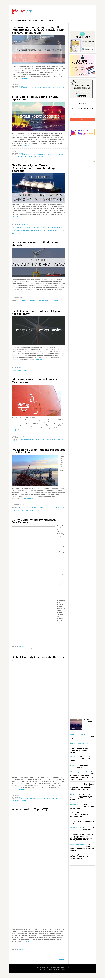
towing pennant (61, 87)
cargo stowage (32, 507)
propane (35, 230)
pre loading (37, 509)
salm (18, 156)
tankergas (55, 302)
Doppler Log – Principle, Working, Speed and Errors (82, 806)
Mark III (51, 229)
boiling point (31, 226)
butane (36, 226)
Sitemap (54, 967)
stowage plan (25, 510)
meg (41, 87)
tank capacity (32, 510)
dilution (21, 368)
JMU (32, 229)
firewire (34, 87)
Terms (43, 967)
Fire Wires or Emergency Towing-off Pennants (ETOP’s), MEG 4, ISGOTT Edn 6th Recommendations (38, 29)
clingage (28, 439)
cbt (19, 951)
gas (52, 227)
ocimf (54, 87)
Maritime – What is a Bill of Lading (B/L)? (82, 758)
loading (61, 507)
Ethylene (27, 227)
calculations (22, 439)
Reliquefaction (38, 648)
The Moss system (22, 232)
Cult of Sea (22, 11)
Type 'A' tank (43, 232)
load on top (29, 951)
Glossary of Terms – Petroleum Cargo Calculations (36, 381)
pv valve (54, 509)
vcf (60, 439)
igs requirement (43, 368)
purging (14, 370)
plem (13, 156)
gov (32, 439)
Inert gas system (58, 368)
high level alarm (54, 507)
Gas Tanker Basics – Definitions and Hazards (35, 244)
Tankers (21, 86)
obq (39, 439)
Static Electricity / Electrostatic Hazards (38, 657)
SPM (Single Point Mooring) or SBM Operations (35, 98)
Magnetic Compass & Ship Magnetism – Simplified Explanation (79, 750)
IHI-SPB (22, 229)
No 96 (63, 229)
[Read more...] (25, 78)
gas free (33, 368)
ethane (23, 227)
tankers (25, 370)
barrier (21, 226)
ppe (16, 156)
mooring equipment (48, 87)
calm (33, 154)
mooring (61, 154)
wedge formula (16, 440)
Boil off (25, 226)
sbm (21, 156)
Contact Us (48, 967)
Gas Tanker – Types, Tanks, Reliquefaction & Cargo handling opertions (33, 168)
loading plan (15, 509)
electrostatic (49, 798)
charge (21, 798)
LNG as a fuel (39, 229)
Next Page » (62, 959)
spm (42, 156)
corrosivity (37, 300)
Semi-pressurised (54, 230)
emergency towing (24, 87)
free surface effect (42, 507)
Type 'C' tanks (18, 233)
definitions (18, 227)
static (20, 800)
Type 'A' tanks (49, 232)
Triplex (37, 232)
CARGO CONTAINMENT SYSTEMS (46, 226)
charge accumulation (29, 798)
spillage (50, 302)
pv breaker (20, 370)
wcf (62, 439)
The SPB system (31, 232)
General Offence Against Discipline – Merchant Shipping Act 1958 (80, 814)
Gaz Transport (58, 227)
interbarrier (27, 229)
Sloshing (62, 230)
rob (47, 439)
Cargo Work (22, 224)
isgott (38, 87)
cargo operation (23, 507)
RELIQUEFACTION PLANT (44, 230)
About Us (38, 967)
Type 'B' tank (56, 232)
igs (38, 368)
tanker (50, 439)
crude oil (23, 951)
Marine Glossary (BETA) (63, 967)
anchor (21, 154)
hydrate (61, 300)
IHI (19, 229)
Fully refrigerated (46, 227)
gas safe (56, 300)
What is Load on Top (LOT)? (30, 809)
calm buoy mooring (40, 154)
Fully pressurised (35, 227)
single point (26, 156)
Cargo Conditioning (24, 648)
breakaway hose (27, 154)
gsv (35, 439)
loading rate (22, 509)
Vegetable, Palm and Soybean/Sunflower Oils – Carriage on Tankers (79, 856)
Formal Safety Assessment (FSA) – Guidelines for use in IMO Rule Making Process (82, 775)
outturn (43, 439)
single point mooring (34, 156)
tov (58, 439)
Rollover (37, 302)
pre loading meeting (45, 509)
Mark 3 (47, 229)
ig (36, 368)
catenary (48, 154)
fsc (49, 507)
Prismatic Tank (29, 230)
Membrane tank (57, 229)
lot (37, 439)
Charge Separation (40, 798)
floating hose (54, 154)
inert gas (50, 368)
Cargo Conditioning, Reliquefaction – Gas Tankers (36, 521)
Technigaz (14, 232)
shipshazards (43, 302)
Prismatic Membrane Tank (18, 230)
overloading (29, 509)
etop (30, 87)
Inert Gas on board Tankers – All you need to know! (36, 312)
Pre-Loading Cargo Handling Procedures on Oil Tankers (38, 451)
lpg (44, 229)
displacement (27, 368)
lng (35, 229)
